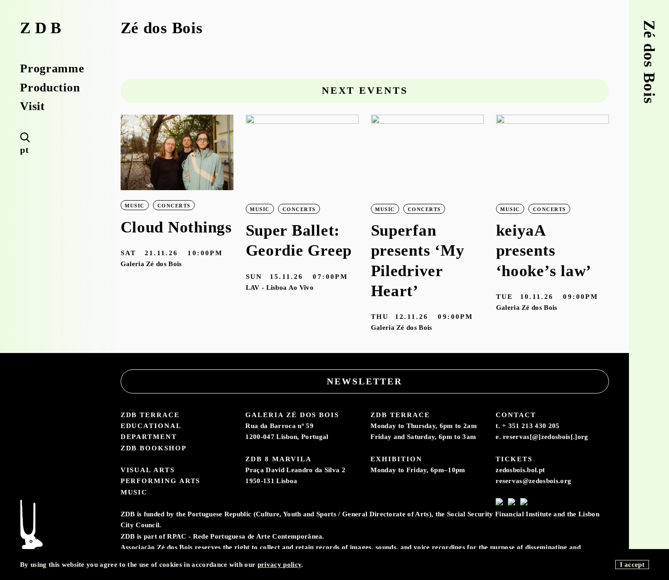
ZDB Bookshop (154, 448)
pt (24, 150)
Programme (52, 68)
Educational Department (151, 431)
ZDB (43, 28)
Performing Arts (161, 480)
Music (134, 492)
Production (50, 87)
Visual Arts (148, 470)
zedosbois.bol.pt (520, 470)
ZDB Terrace (150, 415)
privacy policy (279, 564)
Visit (32, 106)
